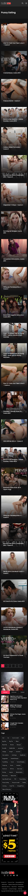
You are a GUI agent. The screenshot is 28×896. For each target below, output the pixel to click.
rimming (4, 786)
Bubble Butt (12, 748)
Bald (23, 737)
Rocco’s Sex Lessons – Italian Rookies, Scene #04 (13, 460)
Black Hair (4, 744)
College (4, 751)
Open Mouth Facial (6, 779)
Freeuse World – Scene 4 (11, 101)
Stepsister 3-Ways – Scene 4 (13, 205)
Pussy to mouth (15, 782)
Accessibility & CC (20, 882)
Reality (24, 782)
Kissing (4, 772)
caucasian (20, 748)
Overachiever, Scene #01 (11, 73)
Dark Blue (14, 701)
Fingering (4, 765)
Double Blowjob (14, 758)
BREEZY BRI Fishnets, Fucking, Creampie (16, 706)
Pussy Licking (5, 782)
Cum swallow (5, 755)
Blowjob (19, 744)
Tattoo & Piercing (6, 789)
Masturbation (19, 772)
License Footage (13, 888)
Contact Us (3, 882)
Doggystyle (5, 758)
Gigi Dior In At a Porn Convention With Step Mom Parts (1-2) (18, 697)
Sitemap (20, 888)
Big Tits (11, 741)
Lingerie (11, 772)
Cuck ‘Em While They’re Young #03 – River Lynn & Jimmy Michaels (13, 355)
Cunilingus (14, 755)
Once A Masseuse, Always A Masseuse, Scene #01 (12, 628)
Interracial (19, 768)
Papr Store (14, 886)
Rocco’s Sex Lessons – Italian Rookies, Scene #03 (13, 120)
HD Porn (12, 768)
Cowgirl (11, 751)
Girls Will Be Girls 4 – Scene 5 (13, 441)
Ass (8, 737)
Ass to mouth (15, 737)
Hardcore (4, 768)
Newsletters (21, 886)
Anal (3, 737)
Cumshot (18, 751)
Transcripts (4, 888)
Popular (14, 692)
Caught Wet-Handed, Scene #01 (16, 724)
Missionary (5, 775)
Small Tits (11, 786)
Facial (12, 762)
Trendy (23, 692)
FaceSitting (5, 762)
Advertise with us (6, 886)
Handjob (18, 765)
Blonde (12, 744)
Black (17, 741)
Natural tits (13, 775)
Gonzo (11, 765)
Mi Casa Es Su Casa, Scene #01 (14, 601)
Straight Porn (20, 786)
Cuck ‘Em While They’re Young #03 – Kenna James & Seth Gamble (13, 335)
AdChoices (4, 884)
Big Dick (4, 741)
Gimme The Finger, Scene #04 (17, 715)
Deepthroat (22, 755)
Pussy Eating (22, 779)
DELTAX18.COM (22, 891)
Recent (5, 692)
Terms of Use (11, 882)
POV (15, 779)
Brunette (4, 748)
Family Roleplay (20, 762)
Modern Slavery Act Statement (16, 884)
